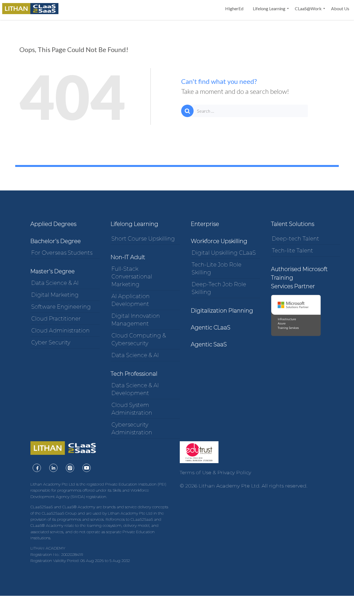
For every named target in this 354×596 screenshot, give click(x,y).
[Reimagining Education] (31, 8)
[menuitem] (234, 8)
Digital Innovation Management (135, 320)
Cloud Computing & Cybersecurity (138, 339)
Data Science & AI (55, 283)
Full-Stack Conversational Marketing (131, 276)
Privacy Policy (234, 472)
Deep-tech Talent (295, 238)
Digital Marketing (55, 294)
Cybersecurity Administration (131, 428)
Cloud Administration (60, 330)
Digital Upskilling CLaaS (224, 252)
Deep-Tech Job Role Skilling (219, 288)
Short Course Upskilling (143, 238)
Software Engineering (61, 306)
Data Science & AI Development (135, 389)
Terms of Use (195, 472)
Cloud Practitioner (56, 318)
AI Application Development (130, 300)
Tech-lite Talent (292, 250)
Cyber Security (50, 342)
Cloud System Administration (131, 409)
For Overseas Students (61, 252)
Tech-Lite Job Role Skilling (216, 268)
